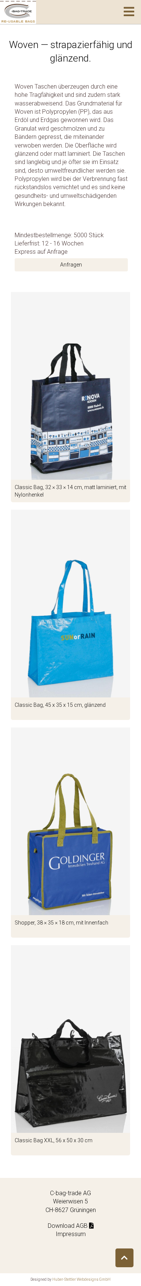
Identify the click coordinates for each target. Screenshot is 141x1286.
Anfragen (71, 265)
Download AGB (68, 1225)
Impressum (71, 1234)
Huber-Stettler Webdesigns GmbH (81, 1279)
